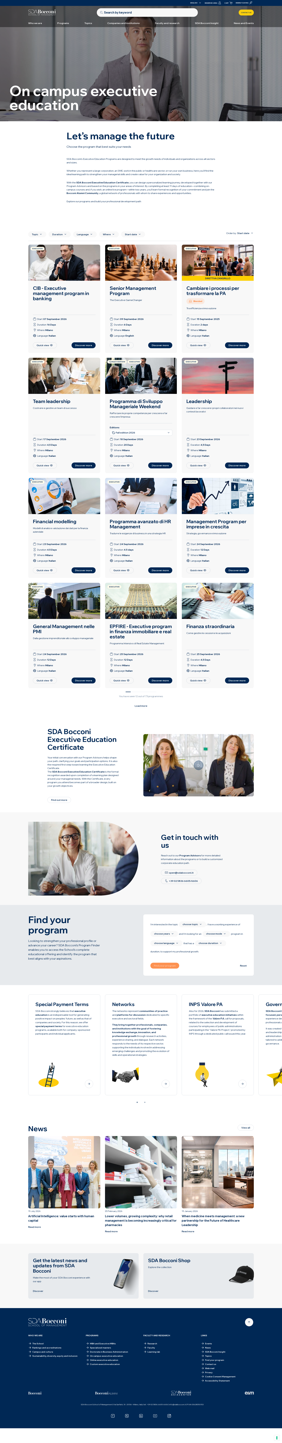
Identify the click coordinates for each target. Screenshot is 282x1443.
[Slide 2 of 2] (145, 1102)
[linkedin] (141, 1416)
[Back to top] (249, 1322)
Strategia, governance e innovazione (206, 533)
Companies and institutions (123, 23)
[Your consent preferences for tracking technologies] (277, 1438)
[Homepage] (47, 1322)
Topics (88, 23)
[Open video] (198, 765)
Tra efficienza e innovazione (201, 308)
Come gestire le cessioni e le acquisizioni (208, 633)
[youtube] (155, 1416)
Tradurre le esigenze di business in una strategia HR (138, 533)
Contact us (246, 13)
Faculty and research (167, 23)
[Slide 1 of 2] (137, 1102)
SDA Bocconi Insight (207, 23)
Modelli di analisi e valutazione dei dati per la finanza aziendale (60, 530)
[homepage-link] (42, 12)
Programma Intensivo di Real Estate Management (137, 643)
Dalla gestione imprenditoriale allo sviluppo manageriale (63, 638)
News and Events (244, 23)
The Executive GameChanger (126, 300)
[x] (127, 1416)
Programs (63, 23)
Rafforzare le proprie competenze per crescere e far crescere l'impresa (138, 415)
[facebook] (113, 1416)
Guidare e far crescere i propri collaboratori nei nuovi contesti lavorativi (214, 410)
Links (204, 1335)
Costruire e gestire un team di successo (55, 408)
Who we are (35, 23)
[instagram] (169, 1416)
